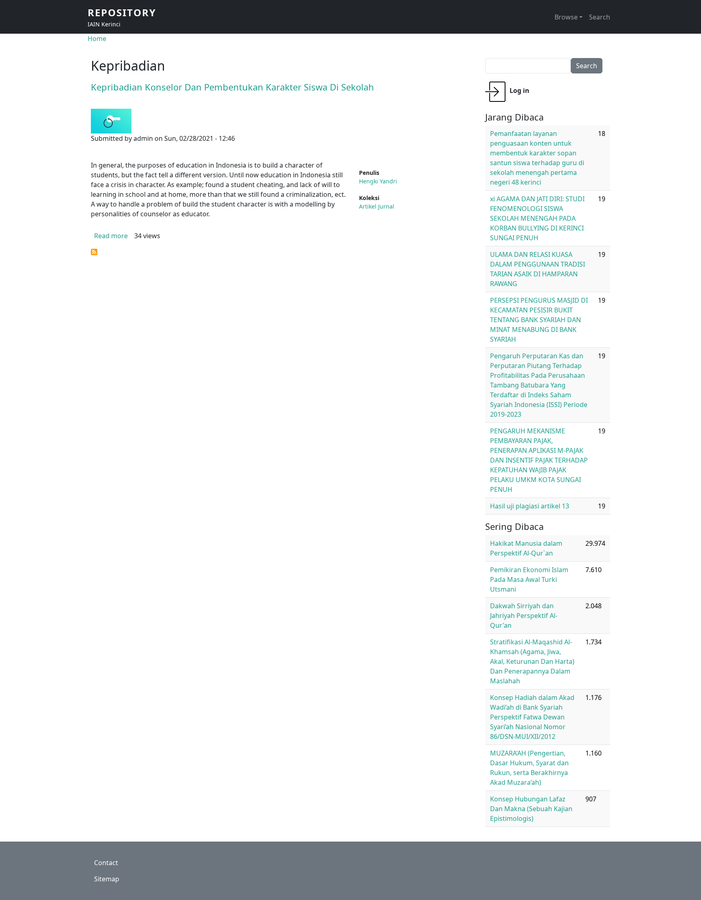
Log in (519, 90)
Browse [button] (566, 17)
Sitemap (106, 878)
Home (97, 38)
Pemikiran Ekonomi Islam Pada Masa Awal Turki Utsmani (529, 579)
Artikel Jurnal (376, 206)
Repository (122, 12)
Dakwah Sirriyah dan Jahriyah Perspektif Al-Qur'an (523, 615)
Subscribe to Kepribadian (94, 252)
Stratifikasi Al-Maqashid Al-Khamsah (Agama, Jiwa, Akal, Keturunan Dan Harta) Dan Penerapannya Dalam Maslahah (532, 661)
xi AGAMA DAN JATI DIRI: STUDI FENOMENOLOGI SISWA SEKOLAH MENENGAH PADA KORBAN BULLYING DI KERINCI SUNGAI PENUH (537, 218)
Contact (106, 862)
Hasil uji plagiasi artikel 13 (529, 506)
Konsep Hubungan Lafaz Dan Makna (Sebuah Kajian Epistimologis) (531, 808)
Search (599, 17)
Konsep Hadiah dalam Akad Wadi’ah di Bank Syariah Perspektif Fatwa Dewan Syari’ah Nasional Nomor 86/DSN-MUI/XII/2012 (532, 717)
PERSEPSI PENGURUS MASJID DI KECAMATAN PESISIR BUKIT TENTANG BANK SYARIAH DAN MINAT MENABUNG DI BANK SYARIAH (539, 320)
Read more (111, 235)
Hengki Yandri (378, 181)
